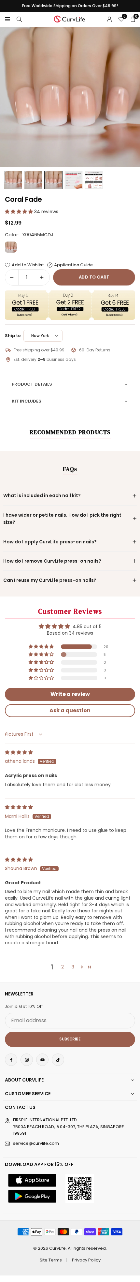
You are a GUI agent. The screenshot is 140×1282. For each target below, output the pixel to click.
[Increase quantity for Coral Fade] (41, 277)
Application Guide (73, 265)
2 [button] (62, 967)
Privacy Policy (86, 1260)
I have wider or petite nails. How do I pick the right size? (62, 518)
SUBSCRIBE (69, 1039)
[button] (7, 19)
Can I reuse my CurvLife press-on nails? (49, 580)
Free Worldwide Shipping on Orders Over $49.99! (70, 5)
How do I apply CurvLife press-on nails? (50, 541)
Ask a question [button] (70, 710)
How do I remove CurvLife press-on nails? (52, 561)
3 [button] (73, 967)
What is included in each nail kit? (42, 495)
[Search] (19, 19)
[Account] (109, 19)
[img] (19, 752)
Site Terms (51, 1260)
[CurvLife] (70, 18)
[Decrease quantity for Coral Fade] (11, 277)
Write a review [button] (70, 694)
